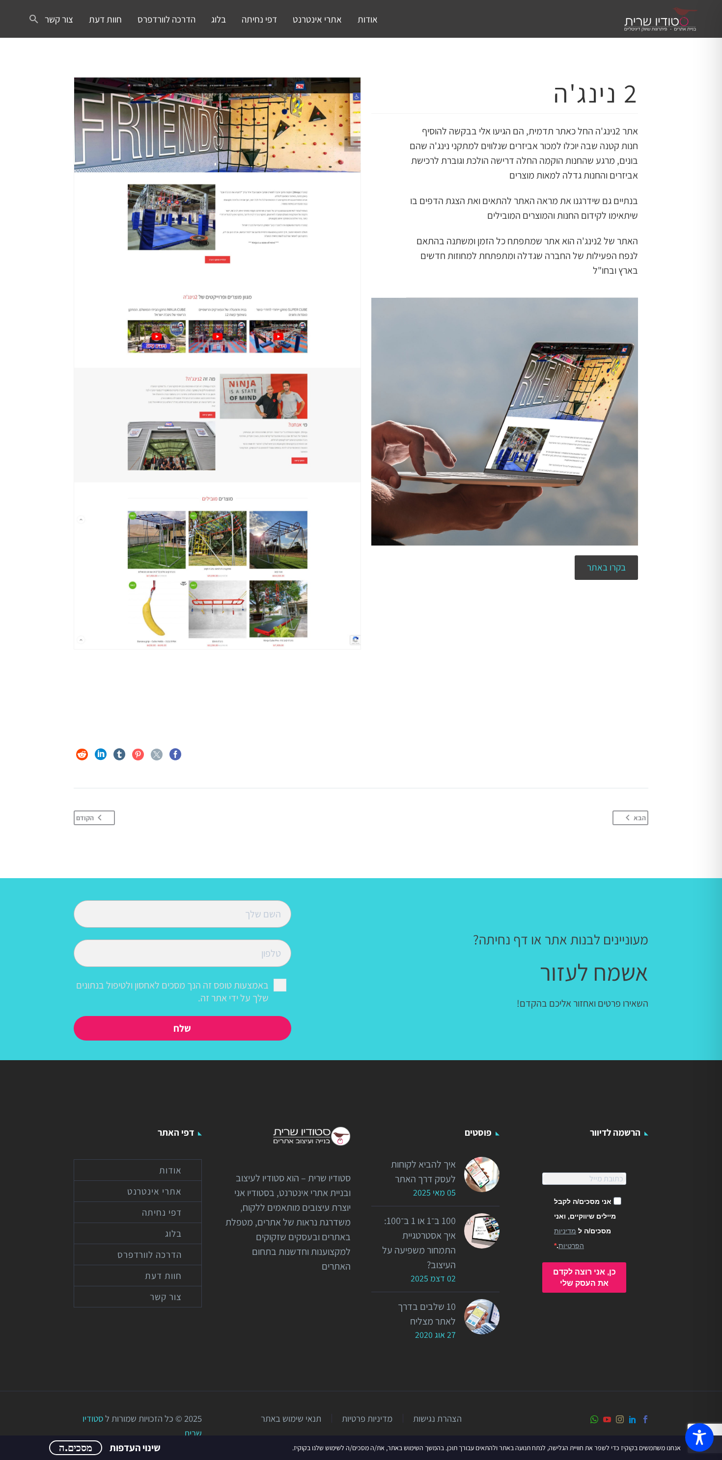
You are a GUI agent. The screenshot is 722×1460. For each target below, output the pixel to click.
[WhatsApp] (594, 1419)
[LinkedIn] (101, 754)
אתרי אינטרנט (317, 19)
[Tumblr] (119, 754)
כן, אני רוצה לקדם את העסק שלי (584, 1277)
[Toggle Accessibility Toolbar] (699, 1437)
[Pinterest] (138, 754)
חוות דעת (105, 19)
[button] (34, 19)
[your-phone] (182, 952)
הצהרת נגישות (437, 1418)
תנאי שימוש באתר (291, 1418)
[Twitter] (157, 754)
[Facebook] (175, 754)
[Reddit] (82, 754)
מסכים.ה (75, 1448)
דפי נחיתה (259, 19)
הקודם (85, 817)
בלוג (218, 19)
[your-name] (182, 913)
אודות (368, 19)
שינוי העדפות (135, 1447)
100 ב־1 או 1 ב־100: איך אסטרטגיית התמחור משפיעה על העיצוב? (419, 1242)
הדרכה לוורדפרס (166, 19)
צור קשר (59, 19)
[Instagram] (620, 1419)
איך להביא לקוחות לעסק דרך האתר (423, 1171)
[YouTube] (607, 1419)
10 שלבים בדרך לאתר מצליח (427, 1314)
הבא (640, 817)
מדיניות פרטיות (367, 1418)
